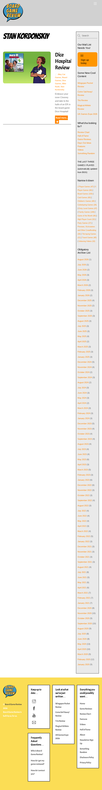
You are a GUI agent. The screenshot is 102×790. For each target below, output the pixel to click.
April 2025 (82, 341)
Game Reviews (84, 139)
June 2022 (82, 516)
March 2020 (83, 654)
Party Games (84, 223)
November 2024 (85, 367)
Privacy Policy (85, 762)
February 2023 (84, 475)
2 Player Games (86, 187)
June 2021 (82, 577)
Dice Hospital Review (63, 61)
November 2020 (85, 613)
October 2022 (83, 495)
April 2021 (82, 587)
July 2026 (82, 265)
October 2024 (83, 372)
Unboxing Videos (87, 241)
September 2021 (85, 562)
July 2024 (82, 387)
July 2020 (82, 634)
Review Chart (83, 132)
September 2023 (85, 439)
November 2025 (85, 305)
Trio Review (83, 100)
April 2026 (82, 280)
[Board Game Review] (13, 21)
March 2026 (83, 285)
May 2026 (82, 275)
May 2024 (82, 398)
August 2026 (83, 259)
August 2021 (83, 567)
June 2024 (82, 393)
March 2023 (83, 470)
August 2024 (83, 382)
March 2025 (83, 347)
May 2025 (82, 336)
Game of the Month (87, 216)
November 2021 (85, 552)
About (82, 734)
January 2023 (83, 480)
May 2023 (82, 459)
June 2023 (82, 454)
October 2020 (83, 618)
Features (81, 146)
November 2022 (85, 490)
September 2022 (85, 500)
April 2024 (82, 403)
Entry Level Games (88, 208)
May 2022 (82, 521)
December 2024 (85, 362)
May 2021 (82, 582)
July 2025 (82, 326)
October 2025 (83, 311)
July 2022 (82, 511)
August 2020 (83, 628)
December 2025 (85, 300)
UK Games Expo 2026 (87, 114)
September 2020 (85, 623)
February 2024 (84, 413)
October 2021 (83, 557)
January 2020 (83, 664)
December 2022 (85, 485)
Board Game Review (13, 704)
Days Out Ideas (84, 143)
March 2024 (83, 408)
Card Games (84, 197)
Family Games (86, 212)
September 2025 (85, 316)
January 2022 (83, 541)
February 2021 (84, 598)
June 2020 (82, 639)
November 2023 (85, 429)
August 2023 (83, 444)
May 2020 (82, 644)
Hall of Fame (83, 136)
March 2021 (83, 593)
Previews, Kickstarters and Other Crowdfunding (87, 230)
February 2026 (84, 290)
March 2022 (83, 531)
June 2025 (82, 331)
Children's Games (86, 201)
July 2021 (82, 572)
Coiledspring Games (87, 205)
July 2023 (82, 449)
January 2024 (83, 418)
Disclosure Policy (87, 757)
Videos (81, 150)
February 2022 (84, 536)
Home (82, 703)
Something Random (86, 153)
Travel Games (89, 238)
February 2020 (84, 659)
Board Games (85, 194)
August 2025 (83, 321)
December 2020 (85, 608)
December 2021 (85, 546)
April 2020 (82, 649)
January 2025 (83, 357)
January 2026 (83, 295)
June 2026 (82, 270)
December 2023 (85, 423)
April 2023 (82, 464)
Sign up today (85, 61)
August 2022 (83, 505)
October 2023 (83, 434)
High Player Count (86, 219)
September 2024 (85, 377)
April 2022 (82, 526)
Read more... (62, 117)
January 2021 (83, 603)
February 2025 (84, 352)
